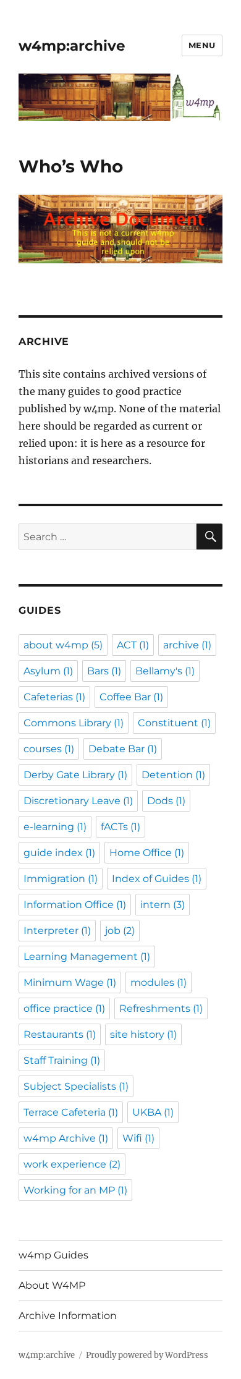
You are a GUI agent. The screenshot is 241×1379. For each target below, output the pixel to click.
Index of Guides (156, 879)
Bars (104, 671)
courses (48, 749)
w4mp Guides (53, 1255)
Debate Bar (122, 749)
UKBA (153, 1112)
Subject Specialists (76, 1086)
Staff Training (61, 1060)
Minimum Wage (69, 982)
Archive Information (68, 1316)
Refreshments (161, 1008)
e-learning (55, 827)
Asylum (48, 671)
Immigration (60, 879)
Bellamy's (165, 671)
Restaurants (59, 1034)
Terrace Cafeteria (70, 1112)
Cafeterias (54, 697)
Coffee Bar (131, 697)
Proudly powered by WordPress (147, 1355)
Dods (166, 801)
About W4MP (52, 1285)
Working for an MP (75, 1190)
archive (187, 645)
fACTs (120, 827)
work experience (71, 1164)
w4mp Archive (65, 1138)
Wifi (138, 1138)
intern (162, 904)
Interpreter (57, 930)
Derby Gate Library (75, 775)
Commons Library (73, 723)
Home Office (146, 853)
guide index (59, 853)
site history (143, 1034)
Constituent (174, 723)
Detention (173, 775)
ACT (133, 645)
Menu (202, 45)
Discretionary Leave (78, 801)
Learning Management (86, 956)
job (120, 930)
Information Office (74, 904)
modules (158, 982)
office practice (64, 1008)
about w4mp (63, 645)
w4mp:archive (72, 45)
